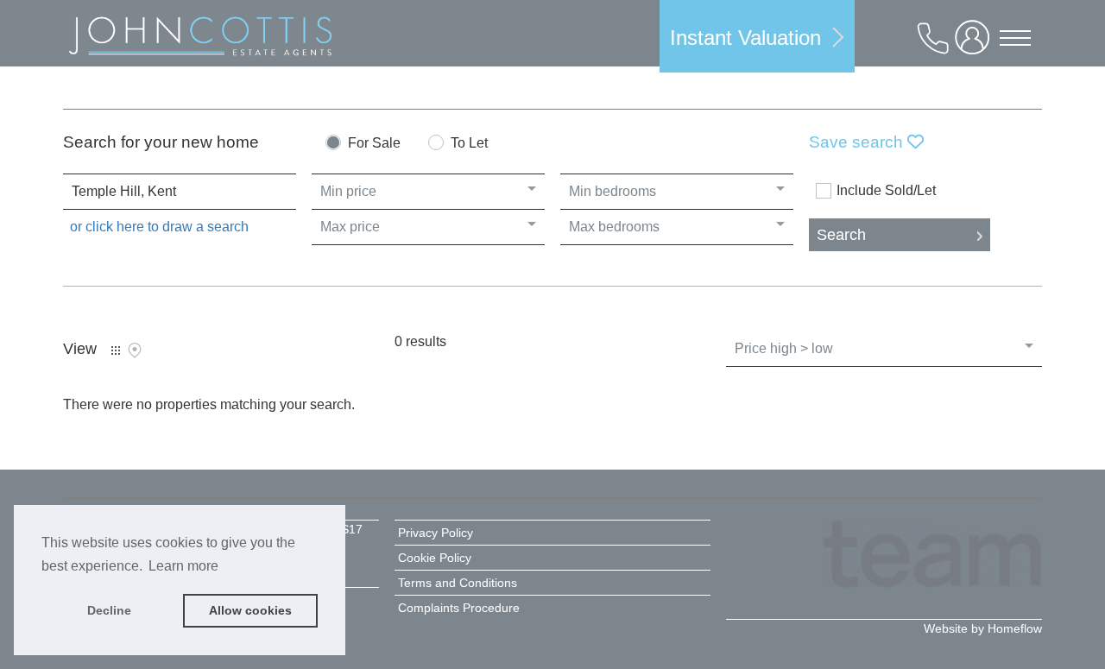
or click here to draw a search (159, 226)
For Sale (374, 143)
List (115, 350)
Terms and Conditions (457, 583)
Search (841, 234)
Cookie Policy (434, 558)
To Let (469, 143)
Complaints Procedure (459, 608)
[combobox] (179, 192)
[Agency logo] (200, 39)
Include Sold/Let (886, 191)
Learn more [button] (183, 566)
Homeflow (1015, 628)
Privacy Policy (435, 533)
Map (134, 350)
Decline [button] (109, 610)
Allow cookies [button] (250, 610)
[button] (757, 36)
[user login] (975, 44)
